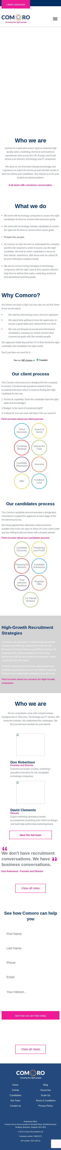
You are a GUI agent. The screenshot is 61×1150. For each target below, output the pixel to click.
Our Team (15, 1100)
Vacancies (45, 1090)
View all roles (30, 888)
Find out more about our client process (22, 419)
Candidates (30, 97)
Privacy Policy (45, 1106)
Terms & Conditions (45, 1100)
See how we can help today (30, 1015)
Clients (30, 86)
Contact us (15, 1106)
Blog (45, 1085)
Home (15, 1085)
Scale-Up (30, 108)
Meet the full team (30, 835)
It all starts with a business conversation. (30, 185)
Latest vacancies (15, 4)
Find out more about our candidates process (26, 538)
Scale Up (45, 1095)
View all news (30, 1049)
